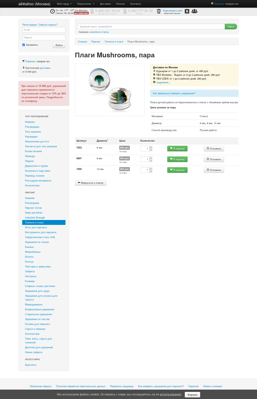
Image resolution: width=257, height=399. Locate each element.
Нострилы (30, 276)
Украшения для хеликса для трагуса (41, 297)
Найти (230, 26)
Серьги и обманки (35, 329)
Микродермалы (34, 304)
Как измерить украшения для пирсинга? (161, 386)
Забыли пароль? (48, 24)
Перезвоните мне (172, 10)
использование (170, 394)
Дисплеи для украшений (39, 347)
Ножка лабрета (33, 352)
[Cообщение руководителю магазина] (194, 11)
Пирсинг (30, 192)
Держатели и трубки (36, 166)
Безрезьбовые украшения (39, 309)
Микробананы (32, 251)
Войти (59, 45)
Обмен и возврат (212, 386)
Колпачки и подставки (37, 170)
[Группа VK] (187, 11)
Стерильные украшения (38, 314)
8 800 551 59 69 (107, 10)
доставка (45, 68)
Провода (30, 156)
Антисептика (32, 185)
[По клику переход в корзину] (212, 3)
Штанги (29, 256)
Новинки (29, 122)
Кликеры (30, 281)
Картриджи (31, 136)
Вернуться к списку (91, 182)
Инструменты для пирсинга (40, 232)
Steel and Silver (33, 212)
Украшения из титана (37, 242)
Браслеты (30, 364)
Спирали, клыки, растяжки (40, 286)
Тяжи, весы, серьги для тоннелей (38, 340)
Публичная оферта (40, 386)
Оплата (120, 3)
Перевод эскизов (34, 175)
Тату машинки (33, 131)
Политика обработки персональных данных (80, 386)
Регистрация (29, 24)
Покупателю (85, 3)
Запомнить (32, 44)
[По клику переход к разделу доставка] (23, 68)
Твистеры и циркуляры (38, 266)
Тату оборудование (36, 116)
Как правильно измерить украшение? (174, 93)
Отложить (215, 148)
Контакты (135, 3)
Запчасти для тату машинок (41, 146)
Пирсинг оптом (33, 207)
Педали (29, 161)
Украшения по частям (37, 319)
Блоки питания (33, 151)
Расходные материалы (38, 180)
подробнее (162, 82)
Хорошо (192, 394)
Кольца (29, 261)
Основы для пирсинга (37, 324)
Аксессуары (32, 359)
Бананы (29, 247)
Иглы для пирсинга (36, 227)
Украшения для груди (37, 291)
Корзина (219, 3)
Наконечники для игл (37, 141)
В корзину (179, 148)
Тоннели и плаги (34, 222)
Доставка (105, 3)
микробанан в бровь (99, 31)
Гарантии (193, 386)
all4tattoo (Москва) (34, 3)
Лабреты (30, 271)
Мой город (63, 3)
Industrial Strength (35, 217)
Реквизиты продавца (121, 386)
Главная (82, 41)
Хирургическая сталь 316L (40, 237)
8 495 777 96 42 (140, 10)
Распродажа (32, 126)
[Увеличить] (109, 90)
